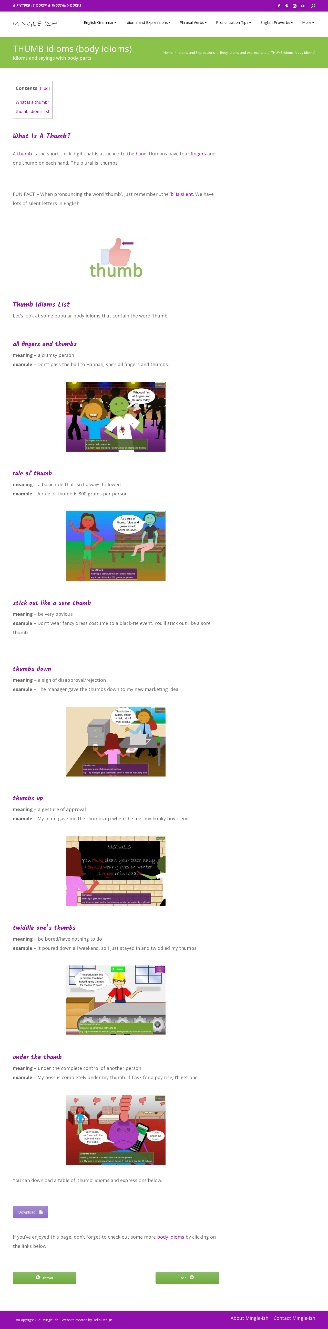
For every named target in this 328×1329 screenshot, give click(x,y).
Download (26, 1212)
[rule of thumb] (116, 546)
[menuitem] (100, 22)
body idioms (170, 1237)
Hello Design (102, 1319)
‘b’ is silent (181, 194)
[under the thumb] (116, 1130)
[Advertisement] (280, 157)
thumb (24, 154)
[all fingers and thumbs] (116, 417)
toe (184, 1277)
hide (44, 88)
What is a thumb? (32, 102)
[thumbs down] (116, 742)
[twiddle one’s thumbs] (116, 1000)
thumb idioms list (32, 111)
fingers (198, 154)
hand (141, 154)
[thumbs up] (116, 871)
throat (47, 1277)
